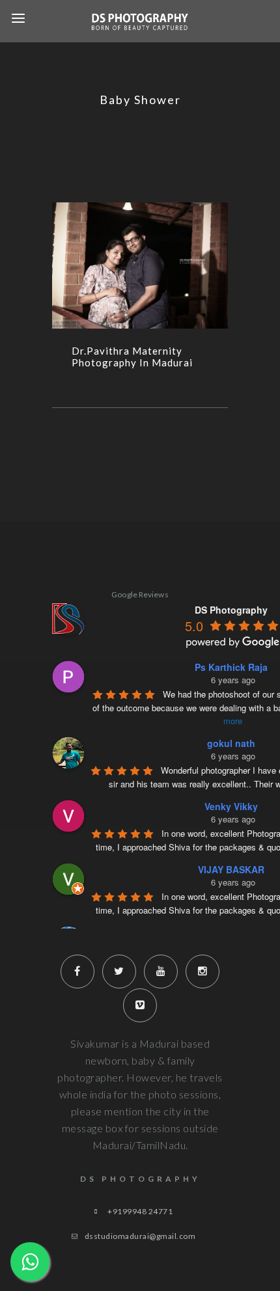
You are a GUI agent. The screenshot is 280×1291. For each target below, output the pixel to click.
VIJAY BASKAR (231, 869)
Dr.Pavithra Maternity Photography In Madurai (132, 356)
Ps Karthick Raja (231, 666)
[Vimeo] (140, 1005)
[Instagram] (202, 971)
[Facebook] (77, 971)
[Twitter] (119, 971)
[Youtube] (161, 971)
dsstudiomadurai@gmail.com (140, 1236)
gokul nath (231, 743)
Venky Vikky (231, 806)
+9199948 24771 (140, 1211)
